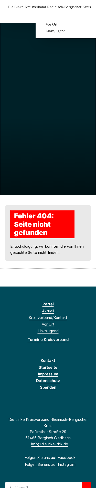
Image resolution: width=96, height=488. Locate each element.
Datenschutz (48, 380)
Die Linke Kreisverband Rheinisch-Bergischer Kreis (49, 7)
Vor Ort (51, 24)
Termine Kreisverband (48, 339)
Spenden (48, 387)
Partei (48, 304)
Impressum (48, 374)
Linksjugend (56, 31)
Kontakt (48, 360)
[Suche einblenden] (74, 15)
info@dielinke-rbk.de (49, 444)
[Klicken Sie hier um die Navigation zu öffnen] (88, 15)
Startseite (48, 367)
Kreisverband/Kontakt (48, 317)
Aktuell (48, 310)
